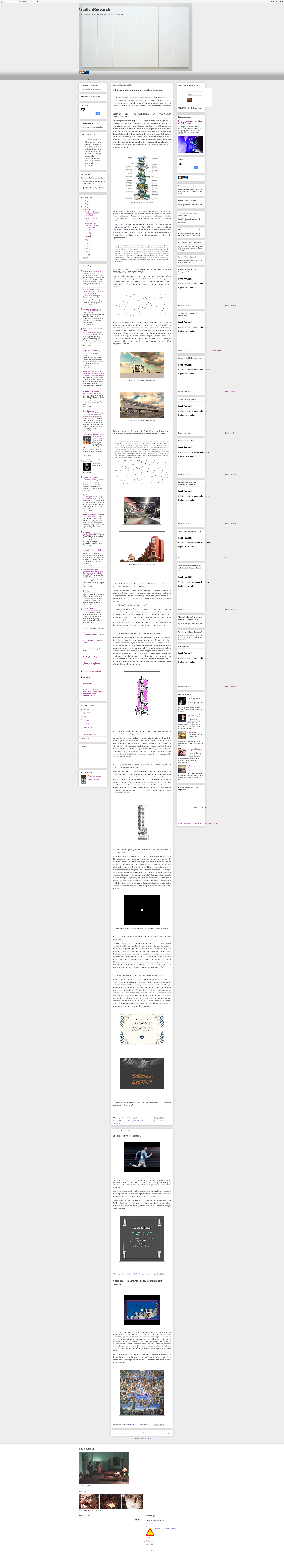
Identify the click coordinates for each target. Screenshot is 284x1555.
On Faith (86, 495)
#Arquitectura (123, 1121)
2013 (85, 249)
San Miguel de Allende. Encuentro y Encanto (98, 438)
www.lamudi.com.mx (127, 230)
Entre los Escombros (90, 516)
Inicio (144, 1433)
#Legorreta (150, 1121)
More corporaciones (211, 823)
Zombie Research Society (92, 309)
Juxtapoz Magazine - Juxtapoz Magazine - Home (93, 570)
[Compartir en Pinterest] (164, 1118)
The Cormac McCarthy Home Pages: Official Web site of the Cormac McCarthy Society (93, 692)
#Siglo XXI (163, 1121)
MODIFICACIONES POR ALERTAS (165, 1529)
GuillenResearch (94, 9)
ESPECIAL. (87, 553)
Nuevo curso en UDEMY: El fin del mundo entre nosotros (92, 226)
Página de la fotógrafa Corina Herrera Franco (91, 664)
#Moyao (156, 1121)
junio (87, 233)
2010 (85, 258)
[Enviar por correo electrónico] (155, 1118)
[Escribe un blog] (157, 1118)
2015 (85, 243)
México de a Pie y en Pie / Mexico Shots (92, 461)
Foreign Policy (86, 713)
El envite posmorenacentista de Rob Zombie (190, 122)
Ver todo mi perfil (93, 779)
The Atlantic (85, 720)
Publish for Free (231, 305)
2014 (85, 246)
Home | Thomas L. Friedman (93, 628)
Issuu (189, 305)
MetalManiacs (88, 683)
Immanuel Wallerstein (91, 350)
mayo (87, 236)
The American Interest (91, 391)
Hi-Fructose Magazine (91, 289)
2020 (85, 240)
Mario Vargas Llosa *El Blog (93, 514)
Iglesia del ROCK (89, 609)
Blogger (155, 1551)
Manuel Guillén (95, 776)
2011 (85, 255)
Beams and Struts (87, 709)
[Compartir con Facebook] (161, 1118)
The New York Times (88, 727)
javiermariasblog (89, 270)
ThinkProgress (88, 411)
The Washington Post (88, 734)
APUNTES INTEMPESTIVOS (93, 434)
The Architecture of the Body (92, 573)
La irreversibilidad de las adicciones (194, 750)
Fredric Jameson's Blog (92, 671)
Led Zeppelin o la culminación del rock (194, 699)
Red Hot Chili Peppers (90, 593)
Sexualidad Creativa (90, 477)
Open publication (184, 823)
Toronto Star (85, 738)
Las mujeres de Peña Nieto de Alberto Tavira (195, 716)
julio (86, 209)
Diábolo (86, 591)
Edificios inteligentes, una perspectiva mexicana (138, 90)
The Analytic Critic (90, 532)
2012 (85, 252)
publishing (198, 823)
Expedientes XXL (151, 1527)
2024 (85, 201)
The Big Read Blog (90, 657)
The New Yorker (86, 731)
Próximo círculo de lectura (127, 1135)
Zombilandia (191, 732)
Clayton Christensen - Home (93, 634)
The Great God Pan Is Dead (93, 372)
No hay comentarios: (145, 1118)
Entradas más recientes (121, 1433)
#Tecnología (116, 1123)
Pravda (83, 716)
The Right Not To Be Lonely (92, 393)
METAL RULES (88, 677)
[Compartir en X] (159, 1118)
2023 (85, 204)
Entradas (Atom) (146, 1439)
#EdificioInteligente (140, 1121)
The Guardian (85, 724)
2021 (85, 207)
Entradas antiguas (165, 1433)
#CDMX (130, 1121)
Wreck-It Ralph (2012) (90, 534)
